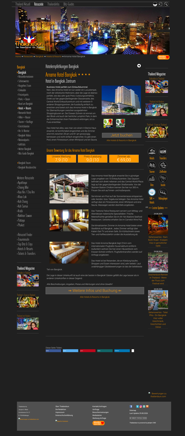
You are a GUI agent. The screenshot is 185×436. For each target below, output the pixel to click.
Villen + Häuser (24, 117)
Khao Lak (22, 197)
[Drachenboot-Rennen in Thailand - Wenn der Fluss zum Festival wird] (158, 272)
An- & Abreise (24, 131)
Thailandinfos (53, 4)
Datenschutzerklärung (64, 415)
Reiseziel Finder (25, 235)
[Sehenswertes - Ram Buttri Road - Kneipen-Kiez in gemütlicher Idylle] (158, 234)
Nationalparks (24, 140)
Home (18, 56)
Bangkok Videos (25, 135)
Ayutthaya (22, 183)
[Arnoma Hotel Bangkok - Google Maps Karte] (108, 127)
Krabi (20, 211)
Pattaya (21, 220)
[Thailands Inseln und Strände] (163, 179)
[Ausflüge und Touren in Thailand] (152, 165)
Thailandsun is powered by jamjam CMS (143, 423)
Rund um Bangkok (26, 103)
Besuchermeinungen (100, 412)
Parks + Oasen (24, 99)
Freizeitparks (24, 94)
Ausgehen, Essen (25, 85)
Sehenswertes (24, 81)
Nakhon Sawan (25, 216)
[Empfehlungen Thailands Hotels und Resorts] (152, 152)
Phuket (21, 225)
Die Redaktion (61, 409)
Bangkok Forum (25, 163)
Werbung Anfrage (99, 418)
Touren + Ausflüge (26, 121)
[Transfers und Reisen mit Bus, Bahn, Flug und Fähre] (163, 152)
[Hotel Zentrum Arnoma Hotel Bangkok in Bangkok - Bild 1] (121, 114)
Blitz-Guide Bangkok (26, 153)
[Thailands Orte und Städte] (152, 179)
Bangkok (39, 56)
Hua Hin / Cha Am (26, 192)
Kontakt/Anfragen (99, 406)
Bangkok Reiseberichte (27, 167)
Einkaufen (22, 90)
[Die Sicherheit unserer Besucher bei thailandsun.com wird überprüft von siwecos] (62, 421)
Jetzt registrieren (148, 31)
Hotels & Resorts (53, 56)
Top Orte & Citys (25, 244)
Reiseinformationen (26, 76)
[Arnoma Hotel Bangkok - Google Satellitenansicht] (121, 127)
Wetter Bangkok (25, 149)
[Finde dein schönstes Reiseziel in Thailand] (163, 165)
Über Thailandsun (62, 406)
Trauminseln (23, 239)
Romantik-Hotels (25, 112)
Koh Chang (23, 201)
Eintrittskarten (24, 126)
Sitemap (133, 410)
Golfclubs (22, 144)
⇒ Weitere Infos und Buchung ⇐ (95, 290)
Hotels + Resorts (25, 108)
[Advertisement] (158, 360)
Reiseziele (38, 4)
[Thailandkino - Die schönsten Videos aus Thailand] (163, 192)
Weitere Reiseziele (25, 178)
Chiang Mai (23, 187)
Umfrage (95, 409)
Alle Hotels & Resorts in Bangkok (121, 140)
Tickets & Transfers (26, 253)
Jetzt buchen (121, 135)
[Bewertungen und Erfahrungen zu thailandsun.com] (158, 396)
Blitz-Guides (68, 4)
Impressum (60, 412)
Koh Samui (23, 206)
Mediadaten (97, 415)
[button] (53, 350)
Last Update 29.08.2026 (139, 413)
